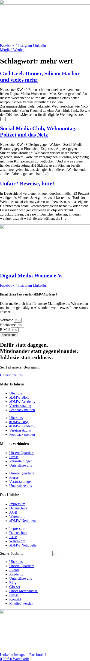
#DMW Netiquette (22, 521)
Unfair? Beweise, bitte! (27, 184)
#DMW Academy (22, 402)
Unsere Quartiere (21, 453)
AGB (13, 512)
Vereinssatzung (20, 406)
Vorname (7, 320)
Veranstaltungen (21, 461)
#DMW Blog (19, 397)
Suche (4, 553)
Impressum (17, 504)
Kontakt (15, 599)
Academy (16, 574)
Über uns (16, 393)
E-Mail (5, 330)
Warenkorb (17, 516)
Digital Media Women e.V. (31, 276)
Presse (13, 457)
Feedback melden (22, 410)
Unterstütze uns (20, 465)
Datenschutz (18, 508)
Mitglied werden (21, 603)
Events (14, 570)
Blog (12, 583)
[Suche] (55, 554)
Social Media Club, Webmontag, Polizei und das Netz (38, 131)
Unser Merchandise (23, 591)
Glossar (14, 587)
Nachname (8, 325)
